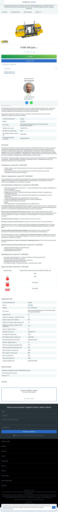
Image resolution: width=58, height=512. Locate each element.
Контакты (4, 485)
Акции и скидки (5, 441)
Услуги (3, 456)
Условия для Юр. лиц (9, 73)
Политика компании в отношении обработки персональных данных (29, 499)
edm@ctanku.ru (28, 98)
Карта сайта (29, 501)
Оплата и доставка (6, 480)
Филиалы (4, 451)
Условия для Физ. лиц (9, 71)
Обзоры (3, 470)
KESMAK (22, 121)
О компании (4, 461)
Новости (3, 465)
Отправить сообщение (29, 431)
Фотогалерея (5, 475)
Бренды (3, 446)
